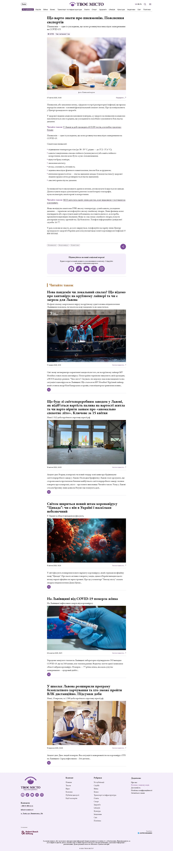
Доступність (135, 787)
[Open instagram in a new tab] (94, 269)
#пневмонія (52, 245)
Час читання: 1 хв (63, 34)
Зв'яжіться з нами (138, 793)
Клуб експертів (71, 798)
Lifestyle (112, 10)
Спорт (94, 10)
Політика (146, 10)
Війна (45, 10)
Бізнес (52, 10)
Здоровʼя (102, 10)
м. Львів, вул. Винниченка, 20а (32, 813)
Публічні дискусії (72, 795)
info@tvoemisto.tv (27, 810)
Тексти (68, 785)
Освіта (86, 10)
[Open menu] (150, 4)
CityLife (38, 10)
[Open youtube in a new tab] (86, 269)
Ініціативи (131, 10)
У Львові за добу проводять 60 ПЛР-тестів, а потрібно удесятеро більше (84, 128)
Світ (139, 10)
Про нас (134, 782)
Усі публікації (28, 10)
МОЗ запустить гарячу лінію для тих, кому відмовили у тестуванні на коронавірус (86, 201)
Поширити (120, 98)
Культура (121, 10)
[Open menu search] (145, 4)
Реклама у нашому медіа (140, 785)
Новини (69, 782)
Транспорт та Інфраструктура (69, 10)
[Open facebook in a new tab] (71, 269)
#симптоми (75, 245)
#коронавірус (63, 245)
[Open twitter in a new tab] (102, 269)
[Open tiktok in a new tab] (79, 269)
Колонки (69, 792)
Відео (68, 789)
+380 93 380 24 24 (27, 806)
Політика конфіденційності (141, 790)
